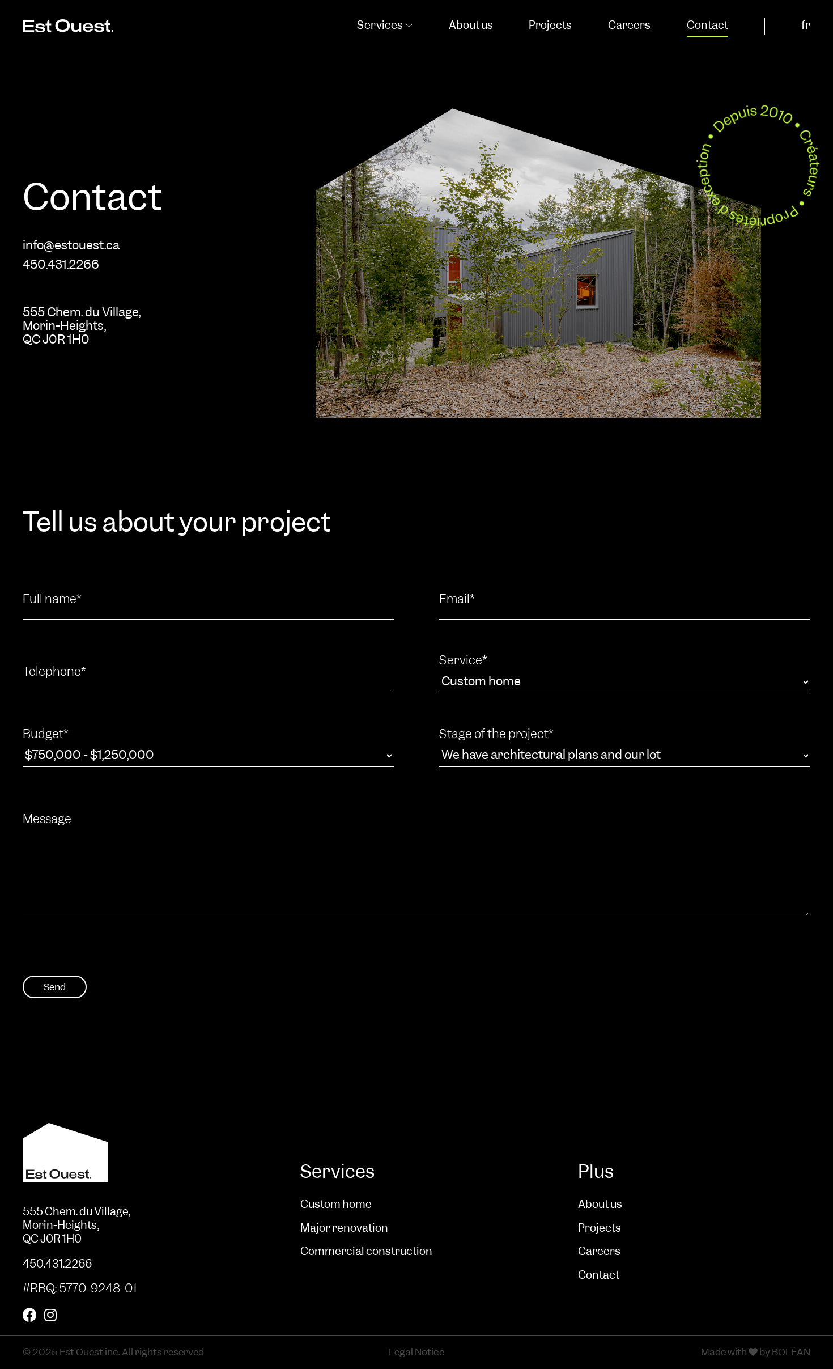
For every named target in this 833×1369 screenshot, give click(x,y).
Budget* (46, 734)
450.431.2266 (61, 265)
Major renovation (344, 1228)
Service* (463, 661)
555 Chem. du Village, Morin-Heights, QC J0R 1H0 (82, 326)
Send (55, 987)
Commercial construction (366, 1251)
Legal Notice (416, 1352)
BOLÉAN (791, 1352)
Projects (550, 25)
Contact (707, 25)
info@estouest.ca (71, 245)
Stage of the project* (496, 734)
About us (471, 25)
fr (805, 25)
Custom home (336, 1204)
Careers (629, 25)
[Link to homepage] (139, 1164)
